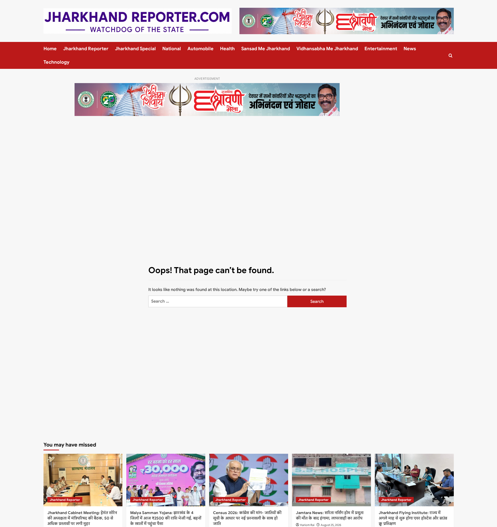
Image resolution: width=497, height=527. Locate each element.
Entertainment (380, 49)
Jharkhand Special (135, 49)
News (410, 49)
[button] (450, 55)
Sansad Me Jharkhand (265, 49)
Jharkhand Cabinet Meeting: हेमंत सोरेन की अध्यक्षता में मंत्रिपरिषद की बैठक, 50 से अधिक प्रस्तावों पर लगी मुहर (82, 518)
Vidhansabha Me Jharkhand (327, 49)
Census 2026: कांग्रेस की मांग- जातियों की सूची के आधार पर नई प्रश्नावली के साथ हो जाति (247, 518)
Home (50, 49)
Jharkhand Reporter (85, 49)
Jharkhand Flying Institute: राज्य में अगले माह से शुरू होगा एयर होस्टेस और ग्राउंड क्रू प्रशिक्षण (413, 518)
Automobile (200, 49)
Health (227, 49)
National (171, 49)
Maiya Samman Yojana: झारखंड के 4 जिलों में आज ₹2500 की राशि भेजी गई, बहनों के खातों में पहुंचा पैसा (165, 518)
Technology (56, 62)
